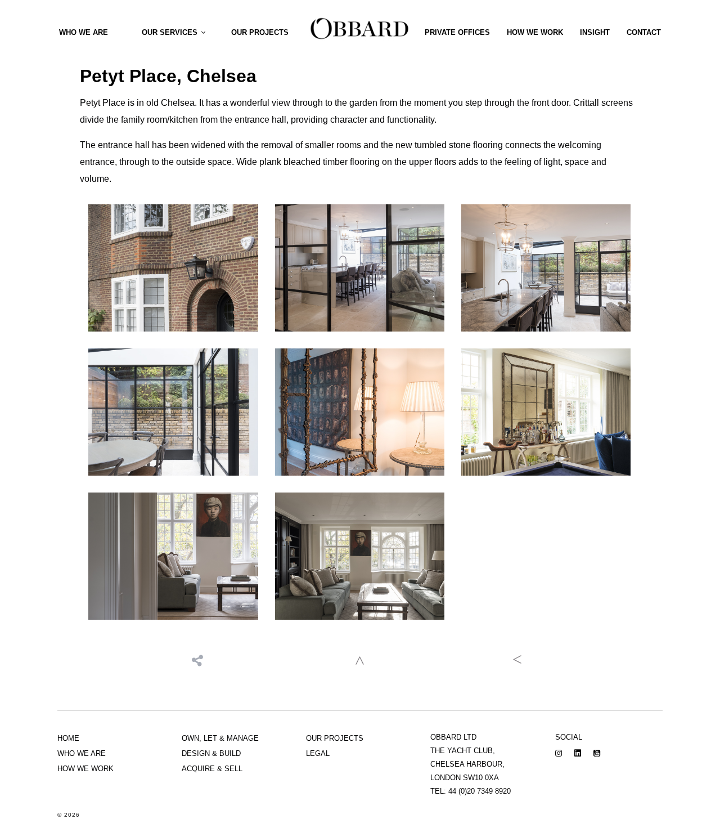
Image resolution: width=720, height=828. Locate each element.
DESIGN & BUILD (211, 753)
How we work (535, 32)
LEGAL (318, 753)
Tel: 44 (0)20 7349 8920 (470, 791)
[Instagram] (558, 753)
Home (68, 738)
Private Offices (457, 32)
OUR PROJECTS (334, 738)
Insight (595, 32)
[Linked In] (577, 753)
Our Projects (260, 32)
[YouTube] (596, 753)
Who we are (83, 32)
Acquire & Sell (212, 768)
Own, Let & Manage (220, 738)
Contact (644, 32)
